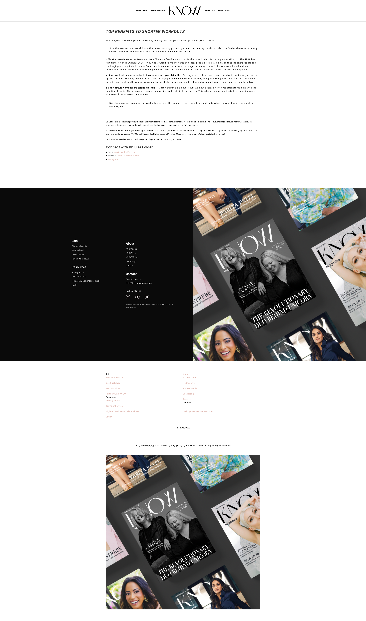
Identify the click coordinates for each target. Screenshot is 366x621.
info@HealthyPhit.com (125, 152)
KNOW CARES (224, 11)
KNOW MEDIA (141, 11)
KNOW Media (132, 257)
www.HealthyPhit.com (128, 155)
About (130, 243)
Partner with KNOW (80, 259)
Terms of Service (79, 276)
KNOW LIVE (210, 11)
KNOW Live (131, 253)
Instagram (113, 159)
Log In (74, 285)
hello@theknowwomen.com (139, 283)
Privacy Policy (78, 272)
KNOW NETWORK (158, 11)
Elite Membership (79, 246)
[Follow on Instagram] (128, 297)
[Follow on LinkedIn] (147, 297)
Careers (129, 265)
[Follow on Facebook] (137, 297)
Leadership (131, 261)
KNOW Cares (131, 249)
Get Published (78, 250)
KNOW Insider (78, 254)
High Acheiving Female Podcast (86, 281)
